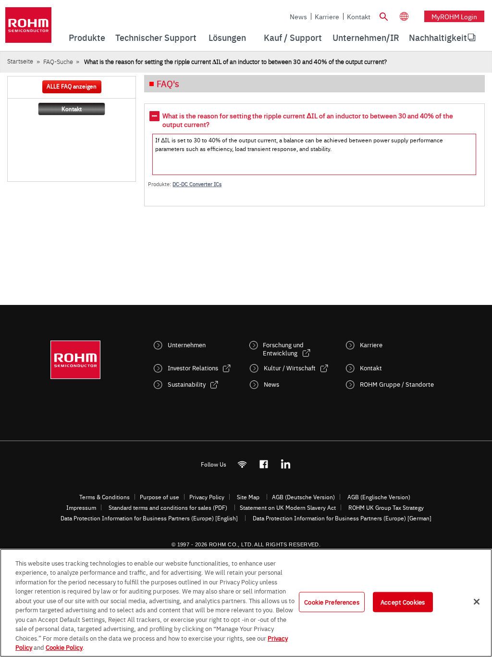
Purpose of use (159, 497)
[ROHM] (28, 28)
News (298, 16)
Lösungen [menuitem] (227, 37)
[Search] (384, 15)
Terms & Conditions (104, 497)
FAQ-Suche (58, 61)
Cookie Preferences (331, 601)
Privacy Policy (206, 497)
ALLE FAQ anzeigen (72, 86)
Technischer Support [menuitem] (156, 37)
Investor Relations (193, 368)
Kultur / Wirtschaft (290, 368)
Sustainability (187, 384)
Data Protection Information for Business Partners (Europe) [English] (149, 518)
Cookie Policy (64, 647)
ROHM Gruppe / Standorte (397, 384)
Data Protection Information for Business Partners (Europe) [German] (342, 518)
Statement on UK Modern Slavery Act (288, 507)
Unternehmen (187, 345)
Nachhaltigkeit (438, 37)
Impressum (81, 507)
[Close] (476, 601)
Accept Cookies (403, 601)
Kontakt (358, 16)
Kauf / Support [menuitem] (293, 37)
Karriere (327, 16)
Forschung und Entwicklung (283, 349)
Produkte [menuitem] (87, 37)
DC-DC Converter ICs (196, 184)
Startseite (20, 61)
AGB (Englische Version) (378, 497)
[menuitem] (438, 37)
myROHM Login (454, 16)
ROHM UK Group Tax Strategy (386, 507)
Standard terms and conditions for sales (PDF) (168, 507)
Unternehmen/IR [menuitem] (365, 37)
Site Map (248, 497)
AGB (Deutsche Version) (303, 497)
